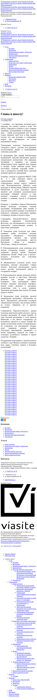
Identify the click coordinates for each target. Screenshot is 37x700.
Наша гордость (14, 61)
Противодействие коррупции (19, 56)
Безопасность (13, 54)
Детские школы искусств (17, 68)
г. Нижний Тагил (10, 19)
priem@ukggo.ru (10, 480)
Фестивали (12, 79)
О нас (7, 47)
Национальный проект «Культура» (20, 52)
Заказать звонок (6, 33)
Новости (8, 73)
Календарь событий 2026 (17, 77)
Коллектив (12, 50)
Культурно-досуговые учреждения (20, 63)
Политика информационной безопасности (15, 541)
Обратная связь (10, 555)
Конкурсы (12, 80)
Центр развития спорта (16, 71)
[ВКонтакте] (2, 420)
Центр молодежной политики (19, 70)
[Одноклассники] (5, 420)
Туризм (11, 82)
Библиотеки (13, 64)
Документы (12, 57)
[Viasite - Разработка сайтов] (18, 528)
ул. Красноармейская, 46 (13, 21)
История (11, 48)
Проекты (8, 75)
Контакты (8, 86)
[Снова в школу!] (7, 119)
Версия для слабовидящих (12, 546)
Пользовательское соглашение (11, 542)
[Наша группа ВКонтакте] (3, 549)
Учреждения (9, 59)
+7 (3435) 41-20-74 (11, 28)
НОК (6, 84)
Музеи (11, 66)
